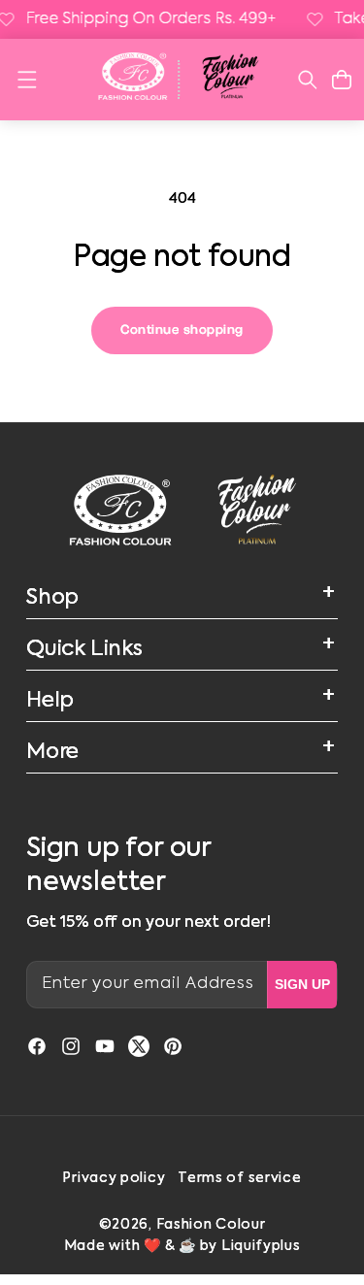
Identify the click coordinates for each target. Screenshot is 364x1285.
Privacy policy (113, 1178)
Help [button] (50, 700)
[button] (27, 79)
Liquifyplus (261, 1246)
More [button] (52, 752)
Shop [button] (52, 598)
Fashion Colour (211, 1225)
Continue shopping (182, 330)
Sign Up (302, 984)
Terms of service (239, 1178)
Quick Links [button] (84, 649)
